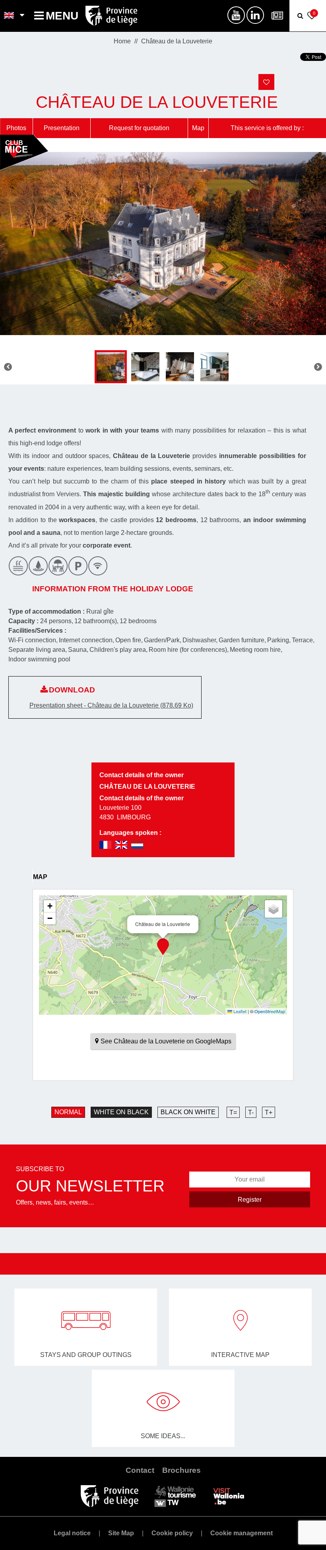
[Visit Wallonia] (229, 1495)
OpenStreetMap (269, 1011)
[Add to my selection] (266, 82)
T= (233, 1112)
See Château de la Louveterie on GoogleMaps (166, 1041)
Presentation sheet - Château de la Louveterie (111, 705)
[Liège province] (109, 1495)
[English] (9, 16)
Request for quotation (139, 128)
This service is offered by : (267, 128)
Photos (16, 128)
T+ (268, 1112)
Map (198, 128)
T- (251, 1112)
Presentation (62, 128)
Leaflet (239, 1011)
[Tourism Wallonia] (175, 1495)
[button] (163, 946)
